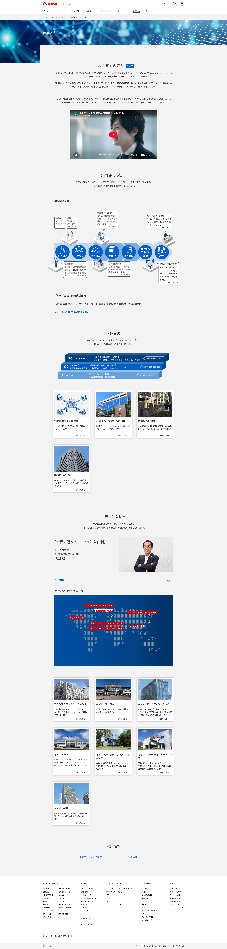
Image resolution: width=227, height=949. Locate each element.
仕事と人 (136, 11)
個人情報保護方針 (178, 946)
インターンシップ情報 (90, 857)
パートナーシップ (121, 11)
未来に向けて (90, 11)
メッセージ (59, 11)
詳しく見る (59, 580)
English (167, 4)
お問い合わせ (148, 946)
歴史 (147, 11)
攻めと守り (105, 11)
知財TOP (46, 11)
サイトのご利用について (162, 946)
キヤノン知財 (74, 11)
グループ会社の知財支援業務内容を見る (71, 312)
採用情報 (133, 857)
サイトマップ (138, 946)
